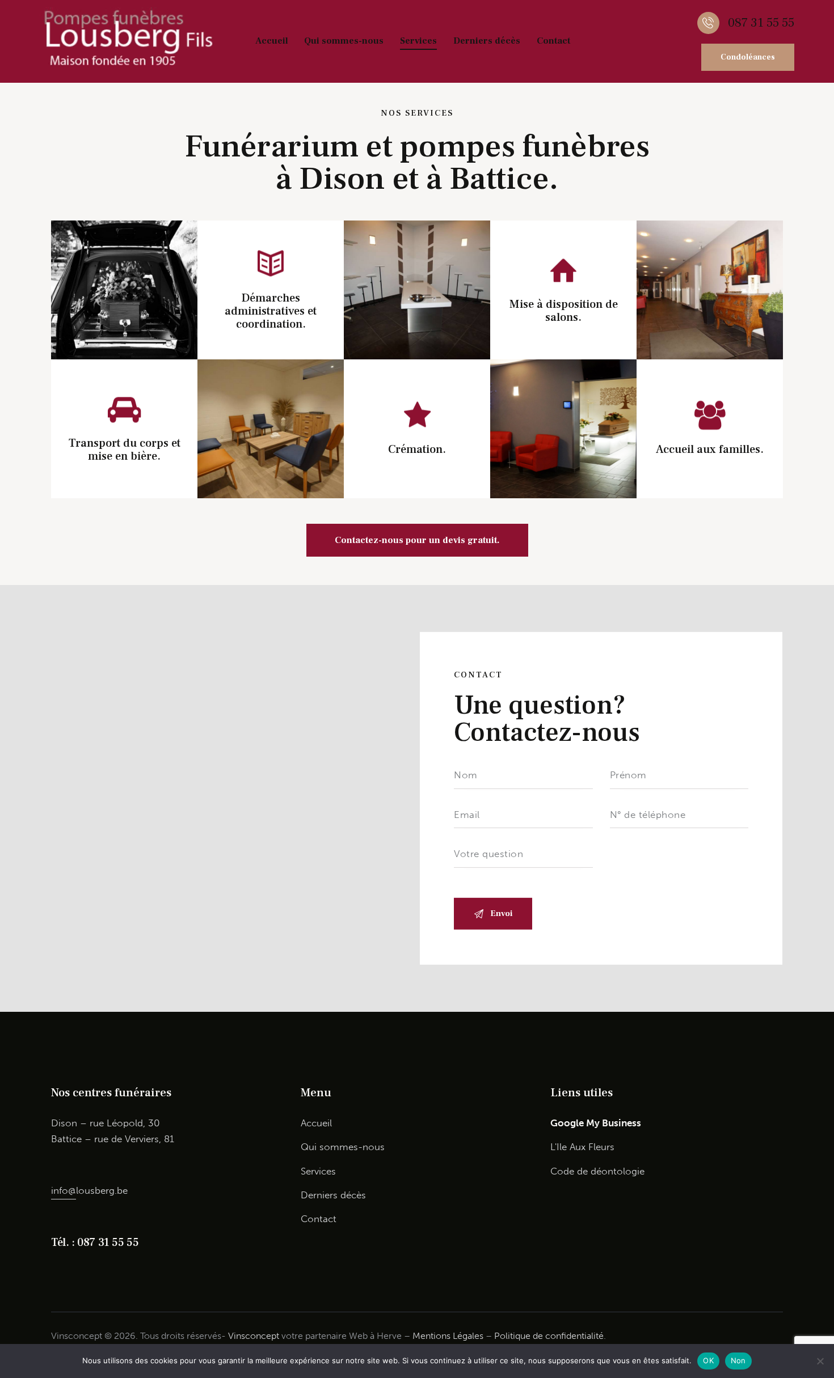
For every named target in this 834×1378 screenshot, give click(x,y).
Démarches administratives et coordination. (271, 311)
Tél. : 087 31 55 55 (94, 1242)
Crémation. (417, 450)
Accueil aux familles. (710, 450)
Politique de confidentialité (549, 1335)
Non (738, 1360)
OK (708, 1360)
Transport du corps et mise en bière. (124, 450)
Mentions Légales (447, 1335)
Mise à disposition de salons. (563, 311)
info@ (63, 1190)
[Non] (819, 1361)
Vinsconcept (253, 1335)
